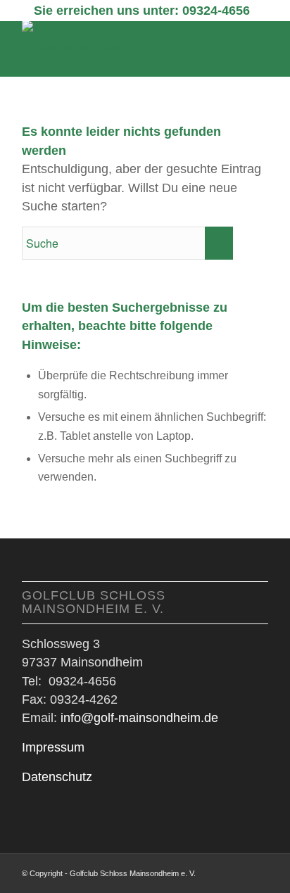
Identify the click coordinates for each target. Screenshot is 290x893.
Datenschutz (57, 777)
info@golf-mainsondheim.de (139, 718)
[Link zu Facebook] (236, 871)
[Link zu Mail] (257, 871)
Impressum (53, 747)
